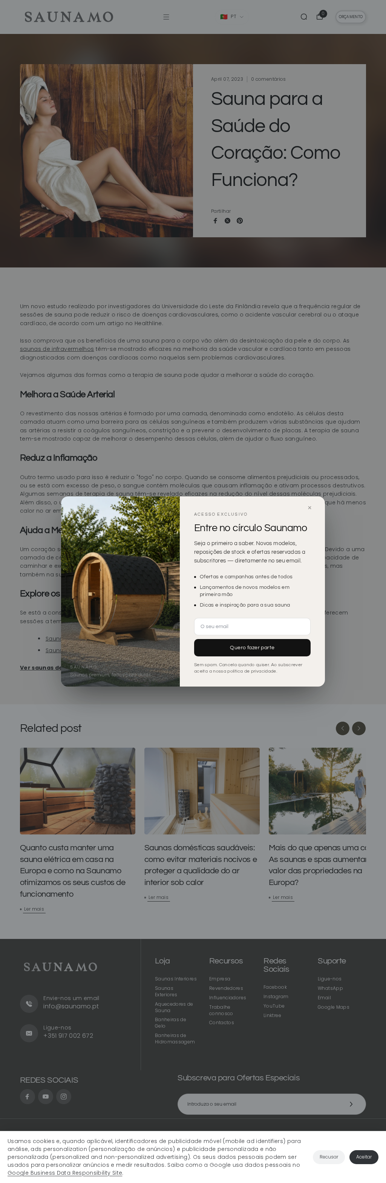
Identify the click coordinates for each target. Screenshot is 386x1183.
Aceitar (364, 1157)
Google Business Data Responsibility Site (65, 1173)
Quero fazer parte (252, 647)
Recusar (329, 1157)
